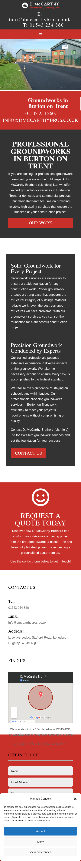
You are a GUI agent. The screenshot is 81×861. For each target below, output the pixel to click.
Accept (40, 831)
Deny (40, 841)
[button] (75, 799)
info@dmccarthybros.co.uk (40, 19)
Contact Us (28, 453)
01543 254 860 (47, 25)
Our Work (40, 222)
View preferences (40, 852)
